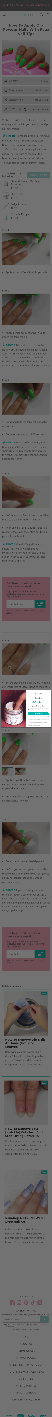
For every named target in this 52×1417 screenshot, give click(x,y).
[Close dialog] (49, 691)
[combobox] (30, 709)
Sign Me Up (38, 713)
